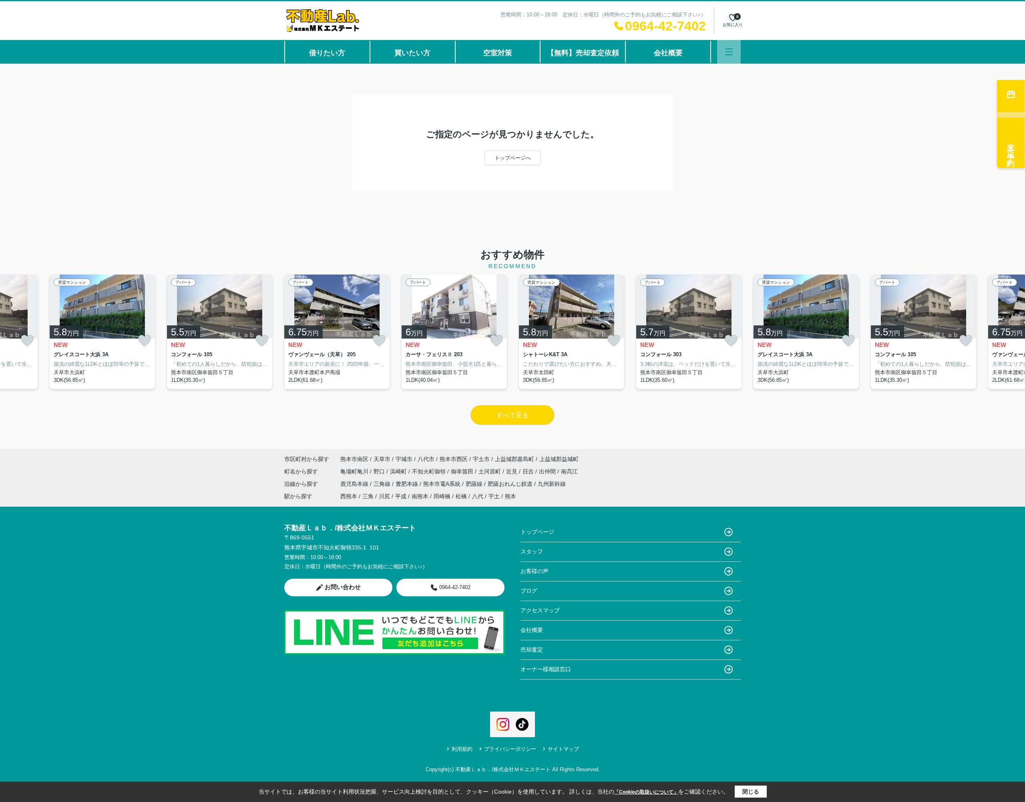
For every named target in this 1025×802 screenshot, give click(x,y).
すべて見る (512, 415)
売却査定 (532, 649)
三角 (368, 496)
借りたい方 (327, 53)
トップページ (537, 532)
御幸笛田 (463, 471)
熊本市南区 (354, 459)
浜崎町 (399, 471)
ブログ (529, 590)
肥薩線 (475, 484)
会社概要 (668, 53)
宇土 (494, 496)
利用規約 (462, 749)
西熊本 (348, 496)
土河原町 (490, 471)
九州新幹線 (552, 484)
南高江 (569, 471)
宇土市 (481, 459)
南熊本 (420, 496)
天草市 (382, 459)
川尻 (384, 496)
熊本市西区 (454, 459)
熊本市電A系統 (442, 484)
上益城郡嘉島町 (514, 459)
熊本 (510, 496)
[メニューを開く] (729, 52)
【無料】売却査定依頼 (583, 53)
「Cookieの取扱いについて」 (646, 792)
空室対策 (497, 53)
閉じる (750, 791)
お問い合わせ (343, 586)
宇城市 (404, 459)
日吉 (529, 471)
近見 (512, 471)
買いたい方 (412, 53)
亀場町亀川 (355, 471)
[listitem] (337, 332)
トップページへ (512, 158)
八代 (477, 496)
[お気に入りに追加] (27, 341)
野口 (380, 471)
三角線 (383, 484)
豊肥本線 (408, 484)
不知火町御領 (429, 471)
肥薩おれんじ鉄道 (511, 484)
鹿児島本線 (355, 484)
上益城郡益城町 (559, 459)
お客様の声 (535, 571)
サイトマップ (563, 749)
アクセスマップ (540, 610)
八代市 (426, 459)
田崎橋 (442, 496)
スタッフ (532, 551)
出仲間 (548, 471)
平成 (400, 496)
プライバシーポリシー (510, 749)
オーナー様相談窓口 (546, 669)
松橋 (461, 496)
